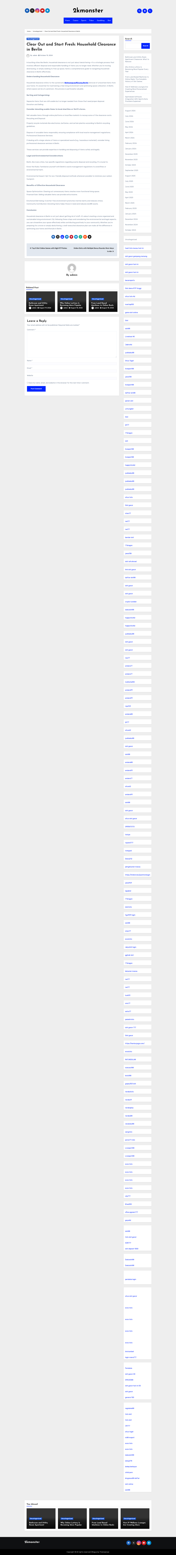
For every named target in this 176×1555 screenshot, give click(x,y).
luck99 (127, 995)
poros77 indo (130, 1140)
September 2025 (131, 170)
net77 (127, 521)
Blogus (94, 1552)
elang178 (128, 1461)
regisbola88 (129, 1408)
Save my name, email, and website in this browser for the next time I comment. (59, 383)
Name (29, 361)
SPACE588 (129, 1380)
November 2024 (131, 225)
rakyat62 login (130, 947)
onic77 (127, 1003)
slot (126, 441)
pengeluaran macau (132, 867)
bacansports (130, 280)
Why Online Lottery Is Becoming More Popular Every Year (70, 305)
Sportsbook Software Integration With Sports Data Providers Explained (136, 99)
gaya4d (128, 1220)
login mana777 (130, 1357)
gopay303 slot (130, 1084)
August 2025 (130, 176)
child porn (129, 1472)
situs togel (129, 1432)
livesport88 (129, 369)
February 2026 (131, 143)
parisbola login (130, 1279)
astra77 (128, 1011)
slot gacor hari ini (131, 264)
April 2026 (129, 132)
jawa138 (128, 377)
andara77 (128, 666)
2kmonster (88, 11)
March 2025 (129, 203)
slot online (129, 1484)
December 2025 (131, 154)
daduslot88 (129, 610)
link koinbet (129, 1351)
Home (67, 20)
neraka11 (128, 1100)
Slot (109, 20)
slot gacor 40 (130, 1374)
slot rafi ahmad (131, 561)
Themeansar (104, 1552)
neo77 (127, 658)
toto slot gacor (130, 1237)
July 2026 (129, 116)
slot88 (127, 329)
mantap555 (129, 304)
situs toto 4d (130, 296)
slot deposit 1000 (131, 1249)
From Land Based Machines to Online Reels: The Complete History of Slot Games (137, 79)
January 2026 (130, 149)
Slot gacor (129, 505)
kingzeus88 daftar (132, 1478)
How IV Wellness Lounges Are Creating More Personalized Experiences (136, 89)
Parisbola (128, 1368)
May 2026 (129, 127)
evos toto (128, 1164)
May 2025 (129, 192)
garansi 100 (129, 1397)
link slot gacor (130, 570)
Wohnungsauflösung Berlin (76, 83)
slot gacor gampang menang (136, 256)
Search (128, 39)
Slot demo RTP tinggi (133, 288)
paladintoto (129, 1019)
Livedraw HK (130, 337)
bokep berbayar (131, 1467)
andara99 (129, 690)
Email (29, 368)
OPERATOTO (130, 827)
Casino (75, 20)
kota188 (128, 1076)
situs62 (128, 730)
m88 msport (129, 1437)
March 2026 (130, 138)
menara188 (129, 1068)
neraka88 (128, 1116)
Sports (83, 20)
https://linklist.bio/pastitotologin (137, 875)
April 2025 (129, 198)
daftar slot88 (130, 578)
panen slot (129, 401)
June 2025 (129, 187)
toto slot (128, 1414)
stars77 (128, 513)
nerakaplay (129, 1108)
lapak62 (128, 891)
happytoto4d (130, 465)
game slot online (131, 312)
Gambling (101, 20)
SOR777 (128, 1243)
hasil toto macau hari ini (134, 248)
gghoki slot (129, 955)
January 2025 (130, 214)
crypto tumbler (131, 602)
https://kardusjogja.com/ (135, 1043)
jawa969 (128, 883)
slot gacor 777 (130, 1027)
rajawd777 (129, 843)
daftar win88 (130, 393)
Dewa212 (128, 859)
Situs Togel (129, 361)
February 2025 (131, 208)
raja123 (128, 706)
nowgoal (128, 851)
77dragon (129, 433)
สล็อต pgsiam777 (131, 1212)
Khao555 (128, 1204)
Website (30, 375)
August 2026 (130, 111)
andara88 (129, 714)
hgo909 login (130, 915)
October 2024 (130, 230)
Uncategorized (33, 39)
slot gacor (129, 586)
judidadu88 (129, 353)
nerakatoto (129, 1092)
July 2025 (129, 181)
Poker (91, 20)
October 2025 (130, 165)
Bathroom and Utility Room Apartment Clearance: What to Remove (137, 59)
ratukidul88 (129, 1124)
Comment (31, 330)
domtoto (128, 907)
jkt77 (127, 425)
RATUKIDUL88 (130, 1060)
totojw (127, 835)
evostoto (128, 939)
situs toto (129, 497)
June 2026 (129, 122)
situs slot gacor (131, 819)
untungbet (129, 409)
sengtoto (128, 1132)
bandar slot (129, 537)
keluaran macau (131, 971)
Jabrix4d (128, 345)
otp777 (127, 1196)
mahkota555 (130, 682)
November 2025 (131, 160)
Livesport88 (129, 1148)
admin (35, 55)
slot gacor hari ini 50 (133, 1386)
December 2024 (131, 219)
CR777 (127, 1426)
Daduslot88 (129, 1260)
